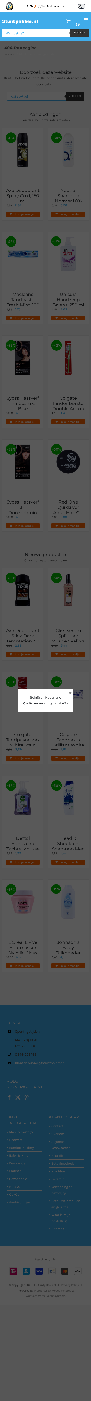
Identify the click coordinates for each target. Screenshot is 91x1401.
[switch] (81, 6)
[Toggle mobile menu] (86, 18)
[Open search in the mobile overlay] (45, 33)
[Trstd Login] (84, 6)
